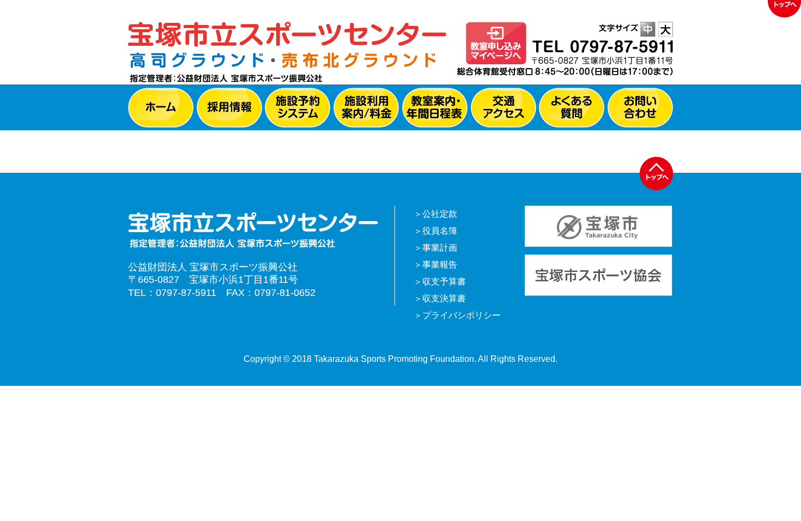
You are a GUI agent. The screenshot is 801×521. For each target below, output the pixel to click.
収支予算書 (444, 281)
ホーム (160, 108)
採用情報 (229, 108)
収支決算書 (444, 298)
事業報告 (439, 264)
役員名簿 (439, 230)
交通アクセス (503, 108)
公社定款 (439, 214)
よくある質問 (571, 108)
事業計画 (439, 247)
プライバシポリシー (461, 315)
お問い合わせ (640, 108)
